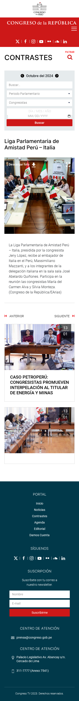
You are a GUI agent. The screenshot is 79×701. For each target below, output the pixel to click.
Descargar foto (19, 164)
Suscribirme (40, 612)
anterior (16, 316)
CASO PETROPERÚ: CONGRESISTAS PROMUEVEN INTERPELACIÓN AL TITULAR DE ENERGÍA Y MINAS (39, 384)
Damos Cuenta (39, 535)
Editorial (39, 528)
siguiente (62, 316)
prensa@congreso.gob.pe (34, 637)
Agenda (39, 522)
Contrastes (39, 516)
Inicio (39, 503)
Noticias (39, 510)
